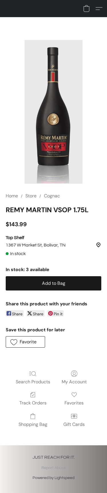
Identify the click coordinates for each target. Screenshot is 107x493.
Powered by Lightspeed (53, 478)
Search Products (33, 382)
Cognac (52, 196)
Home (12, 196)
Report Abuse (53, 468)
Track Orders (33, 403)
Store (31, 196)
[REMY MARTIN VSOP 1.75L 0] (54, 112)
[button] (86, 8)
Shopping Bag (33, 424)
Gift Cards (74, 424)
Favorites (74, 403)
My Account (74, 382)
